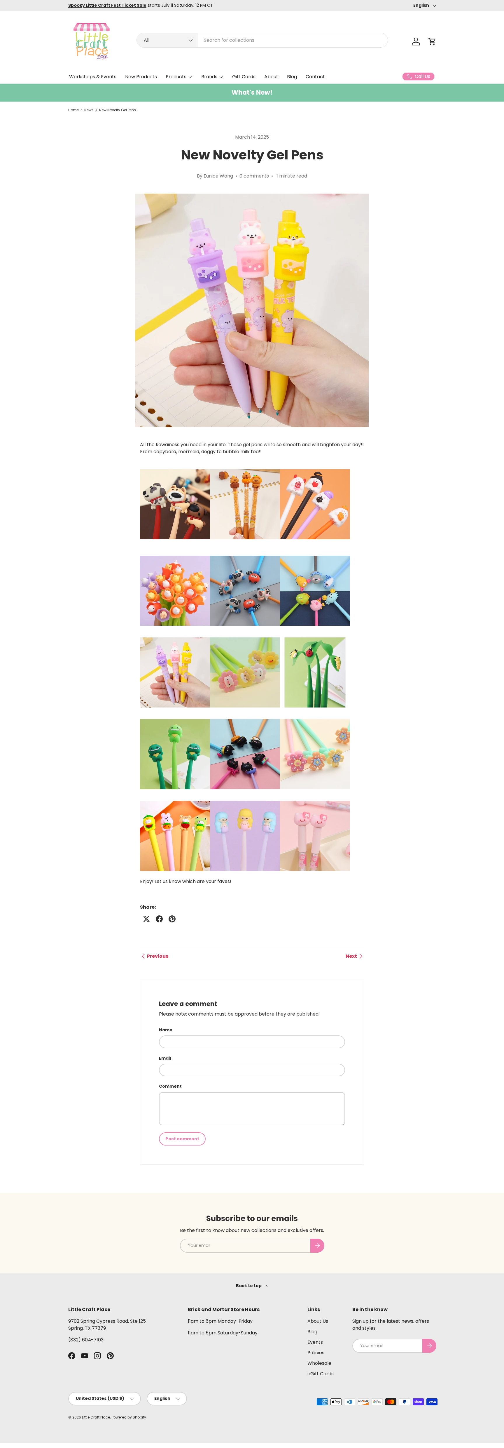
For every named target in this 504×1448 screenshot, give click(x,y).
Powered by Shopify (129, 1417)
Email (165, 1058)
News (89, 110)
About (271, 76)
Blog (292, 76)
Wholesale (319, 1363)
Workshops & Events (92, 76)
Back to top (249, 1286)
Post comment (182, 1139)
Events (315, 1342)
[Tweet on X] (146, 918)
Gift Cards (244, 76)
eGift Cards (320, 1373)
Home (73, 110)
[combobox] (262, 40)
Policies (315, 1352)
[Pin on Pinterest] (172, 918)
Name (165, 1030)
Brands (209, 76)
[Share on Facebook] (159, 918)
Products (176, 76)
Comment (170, 1086)
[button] (432, 41)
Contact (315, 76)
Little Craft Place (96, 1417)
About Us (317, 1321)
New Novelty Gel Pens (117, 110)
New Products (141, 76)
